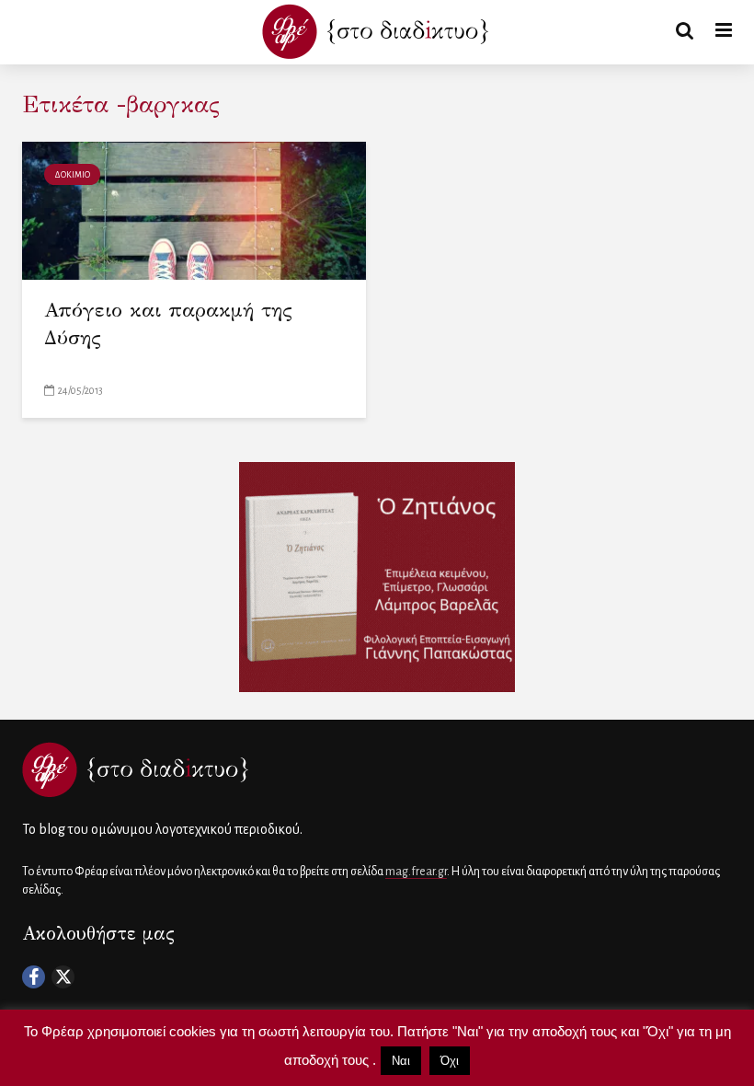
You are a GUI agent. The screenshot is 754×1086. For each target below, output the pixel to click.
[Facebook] (33, 976)
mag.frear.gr (416, 871)
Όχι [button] (449, 1061)
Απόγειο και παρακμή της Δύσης (168, 323)
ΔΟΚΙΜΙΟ (72, 174)
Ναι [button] (401, 1061)
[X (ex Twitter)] (62, 976)
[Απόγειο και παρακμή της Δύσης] (194, 209)
